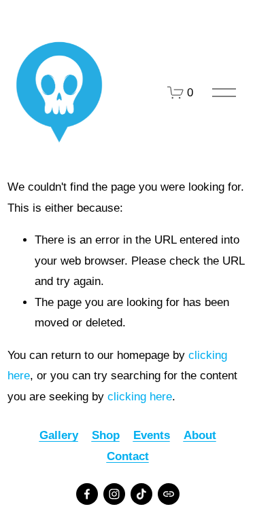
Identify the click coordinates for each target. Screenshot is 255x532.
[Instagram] (114, 494)
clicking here (139, 396)
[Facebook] (87, 494)
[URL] (169, 494)
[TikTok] (141, 494)
